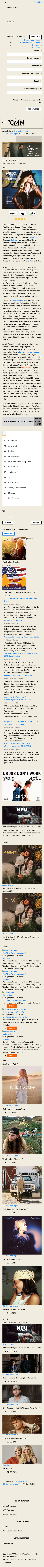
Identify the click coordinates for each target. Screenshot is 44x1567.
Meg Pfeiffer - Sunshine (11, 562)
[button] (10, 1514)
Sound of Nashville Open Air (13, 1012)
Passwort (10, 22)
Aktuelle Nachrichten (10, 1374)
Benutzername (12, 7)
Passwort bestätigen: (30, 73)
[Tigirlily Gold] (22, 1454)
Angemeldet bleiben (14, 36)
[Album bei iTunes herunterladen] (23, 213)
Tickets (12, 1006)
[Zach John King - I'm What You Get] (22, 1185)
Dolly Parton (33, 237)
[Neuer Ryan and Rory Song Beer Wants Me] (22, 1364)
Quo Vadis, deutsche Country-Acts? (18, 675)
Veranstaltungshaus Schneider (14, 1000)
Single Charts (7, 933)
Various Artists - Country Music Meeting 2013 (19, 592)
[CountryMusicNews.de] (17, 122)
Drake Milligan (7, 1034)
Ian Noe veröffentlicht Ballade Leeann (16, 1438)
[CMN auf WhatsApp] (29, 139)
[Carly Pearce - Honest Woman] (22, 1085)
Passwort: (35, 66)
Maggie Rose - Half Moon (12, 1259)
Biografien (6, 1465)
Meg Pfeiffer (8, 517)
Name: (36, 50)
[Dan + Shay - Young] (22, 150)
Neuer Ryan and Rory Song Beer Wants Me (19, 1378)
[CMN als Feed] (38, 139)
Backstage (6, 958)
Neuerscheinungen (9, 1344)
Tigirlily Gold (7, 1468)
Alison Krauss (33, 352)
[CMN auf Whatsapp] (30, 1490)
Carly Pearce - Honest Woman (14, 1109)
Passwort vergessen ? (33, 40)
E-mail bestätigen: (31, 89)
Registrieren (37, 45)
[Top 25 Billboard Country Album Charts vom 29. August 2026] (22, 864)
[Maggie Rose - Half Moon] (22, 1235)
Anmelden (8, 533)
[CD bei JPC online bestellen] (32, 213)
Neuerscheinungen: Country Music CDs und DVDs (22, 827)
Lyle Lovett (23, 352)
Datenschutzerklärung (10, 1559)
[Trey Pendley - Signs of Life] (22, 1135)
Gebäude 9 (6, 979)
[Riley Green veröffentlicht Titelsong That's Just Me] (22, 1394)
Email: (36, 81)
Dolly (31, 261)
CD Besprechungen (10, 1105)
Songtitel (4, 433)
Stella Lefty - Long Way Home (13, 1309)
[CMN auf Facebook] (19, 139)
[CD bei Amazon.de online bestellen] (13, 213)
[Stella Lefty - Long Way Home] (22, 1285)
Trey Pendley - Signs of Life (12, 1159)
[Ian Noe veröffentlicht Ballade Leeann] (22, 1424)
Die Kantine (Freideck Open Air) (14, 1017)
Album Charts (7, 885)
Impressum (6, 1562)
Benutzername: (33, 58)
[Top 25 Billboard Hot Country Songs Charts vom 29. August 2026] (22, 913)
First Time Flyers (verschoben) (14, 953)
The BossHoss (17, 300)
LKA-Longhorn (7, 1039)
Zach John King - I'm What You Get (15, 1209)
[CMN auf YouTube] (33, 139)
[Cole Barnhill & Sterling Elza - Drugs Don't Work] (22, 785)
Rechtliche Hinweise (28, 1559)
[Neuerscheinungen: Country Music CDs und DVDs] (22, 815)
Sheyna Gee (7, 995)
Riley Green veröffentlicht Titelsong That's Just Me (21, 1408)
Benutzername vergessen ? (31, 43)
